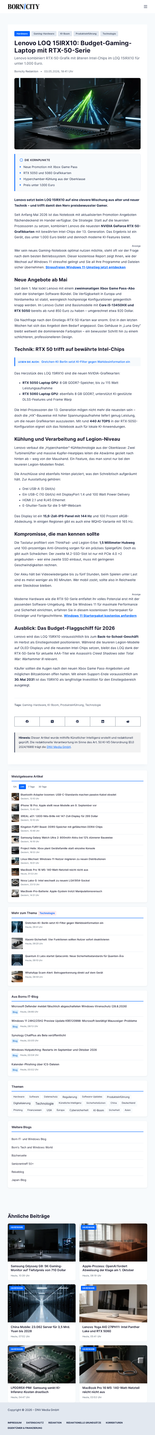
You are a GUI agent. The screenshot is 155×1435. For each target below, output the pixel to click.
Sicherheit (114, 1110)
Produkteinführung (86, 33)
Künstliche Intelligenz (70, 1102)
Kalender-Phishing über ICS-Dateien (35, 1064)
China (114, 1102)
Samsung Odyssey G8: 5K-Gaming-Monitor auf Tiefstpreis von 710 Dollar (38, 1268)
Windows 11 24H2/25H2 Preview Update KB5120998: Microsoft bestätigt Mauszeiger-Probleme (74, 1020)
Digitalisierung (21, 1103)
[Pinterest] (77, 721)
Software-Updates (92, 1096)
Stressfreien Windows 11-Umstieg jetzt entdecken (86, 267)
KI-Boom (65, 33)
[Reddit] (128, 721)
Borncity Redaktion (26, 71)
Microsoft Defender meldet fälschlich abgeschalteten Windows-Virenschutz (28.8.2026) (69, 1006)
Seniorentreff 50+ (23, 1163)
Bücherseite (19, 1155)
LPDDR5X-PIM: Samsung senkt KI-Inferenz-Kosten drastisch (35, 1390)
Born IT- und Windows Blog (29, 1139)
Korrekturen (114, 1422)
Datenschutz (51, 1096)
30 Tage (43, 786)
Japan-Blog (19, 1179)
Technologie (109, 33)
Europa (60, 1110)
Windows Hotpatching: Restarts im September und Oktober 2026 (54, 1049)
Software (34, 1096)
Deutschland (128, 1102)
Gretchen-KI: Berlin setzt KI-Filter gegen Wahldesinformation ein (85, 362)
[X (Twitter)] (52, 721)
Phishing (17, 1110)
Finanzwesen (34, 1110)
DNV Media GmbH (59, 747)
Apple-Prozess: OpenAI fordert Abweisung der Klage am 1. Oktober (108, 1268)
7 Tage (31, 786)
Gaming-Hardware (44, 33)
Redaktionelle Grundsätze (83, 1422)
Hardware (22, 33)
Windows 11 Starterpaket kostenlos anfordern (100, 616)
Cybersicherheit (79, 1110)
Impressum (15, 1422)
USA (49, 1110)
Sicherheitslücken (95, 1102)
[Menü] (145, 6)
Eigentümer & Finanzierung (25, 1428)
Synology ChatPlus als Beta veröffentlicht (39, 1035)
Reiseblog (18, 1171)
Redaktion (55, 1422)
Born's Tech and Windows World (32, 1147)
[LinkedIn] (102, 721)
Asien (128, 1110)
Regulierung (70, 1096)
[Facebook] (27, 721)
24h (22, 786)
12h (15, 786)
